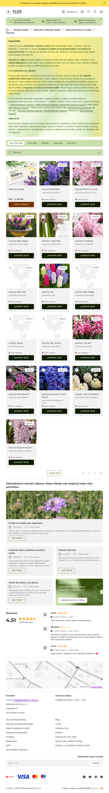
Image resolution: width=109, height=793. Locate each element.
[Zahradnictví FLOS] (14, 11)
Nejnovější (32, 143)
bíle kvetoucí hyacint (19, 108)
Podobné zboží (54, 204)
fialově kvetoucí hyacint (22, 105)
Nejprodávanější (16, 143)
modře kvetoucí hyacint (46, 105)
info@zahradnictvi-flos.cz (25, 700)
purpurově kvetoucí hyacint (72, 105)
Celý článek (17, 538)
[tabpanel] (22, 21)
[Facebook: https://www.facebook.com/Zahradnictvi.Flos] (101, 777)
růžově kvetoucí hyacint (79, 108)
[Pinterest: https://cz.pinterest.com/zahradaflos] (96, 777)
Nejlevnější (58, 143)
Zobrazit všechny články (72, 600)
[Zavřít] (104, 3)
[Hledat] (95, 11)
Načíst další (54, 473)
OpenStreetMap (96, 687)
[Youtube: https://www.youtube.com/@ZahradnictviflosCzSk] (90, 777)
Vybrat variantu (21, 204)
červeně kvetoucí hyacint (30, 111)
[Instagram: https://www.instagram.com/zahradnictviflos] (84, 777)
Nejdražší (45, 143)
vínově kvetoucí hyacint (55, 111)
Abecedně (71, 143)
